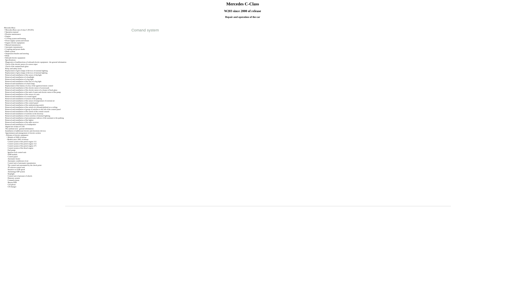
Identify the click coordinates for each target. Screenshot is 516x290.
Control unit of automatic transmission (22, 163)
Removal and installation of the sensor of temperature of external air (30, 101)
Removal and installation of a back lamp (20, 84)
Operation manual (11, 32)
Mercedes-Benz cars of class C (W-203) (19, 30)
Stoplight (11, 174)
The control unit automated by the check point (25, 165)
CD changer (12, 187)
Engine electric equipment (15, 43)
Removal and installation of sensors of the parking (23, 99)
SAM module (12, 154)
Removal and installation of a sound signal (20, 96)
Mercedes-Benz (9, 28)
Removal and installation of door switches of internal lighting (27, 116)
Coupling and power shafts (15, 49)
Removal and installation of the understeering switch (24, 105)
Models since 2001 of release (17, 139)
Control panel (13, 157)
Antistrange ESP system (16, 172)
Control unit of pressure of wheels (20, 176)
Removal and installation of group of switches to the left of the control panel (33, 109)
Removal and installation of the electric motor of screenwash (27, 88)
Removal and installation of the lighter (19, 120)
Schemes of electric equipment (17, 135)
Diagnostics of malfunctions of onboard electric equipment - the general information (35, 62)
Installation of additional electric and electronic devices (25, 131)
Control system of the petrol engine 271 (22, 146)
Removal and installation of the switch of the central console (27, 111)
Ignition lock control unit (17, 152)
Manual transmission (13, 45)
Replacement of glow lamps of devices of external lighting (26, 71)
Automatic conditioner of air (18, 161)
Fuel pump (11, 150)
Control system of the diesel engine (20, 148)
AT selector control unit (16, 167)
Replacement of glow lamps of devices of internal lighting (26, 73)
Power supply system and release (17, 41)
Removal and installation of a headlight (19, 77)
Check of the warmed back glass (16, 66)
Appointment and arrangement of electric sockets (23, 133)
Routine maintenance (13, 34)
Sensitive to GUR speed (16, 169)
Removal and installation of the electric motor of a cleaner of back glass (31, 90)
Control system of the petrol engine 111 (22, 142)
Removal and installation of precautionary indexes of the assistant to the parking (34, 118)
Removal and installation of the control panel (21, 103)
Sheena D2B (12, 182)
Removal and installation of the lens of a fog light (23, 81)
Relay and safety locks (13, 69)
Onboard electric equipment (15, 58)
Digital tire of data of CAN (14, 127)
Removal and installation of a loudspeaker (20, 124)
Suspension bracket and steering (17, 53)
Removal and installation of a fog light (19, 79)
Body (7, 56)
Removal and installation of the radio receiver (22, 122)
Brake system (10, 51)
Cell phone (12, 185)
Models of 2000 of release (17, 137)
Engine (8, 36)
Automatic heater (14, 159)
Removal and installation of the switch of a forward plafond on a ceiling (31, 107)
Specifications (10, 60)
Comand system (13, 180)
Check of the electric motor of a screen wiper (21, 64)
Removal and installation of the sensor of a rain (22, 94)
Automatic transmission (13, 47)
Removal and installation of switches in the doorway (24, 114)
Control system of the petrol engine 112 (22, 144)
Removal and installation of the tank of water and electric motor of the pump (33, 92)
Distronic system (14, 178)
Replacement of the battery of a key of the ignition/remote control (29, 86)
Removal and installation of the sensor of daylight (23, 75)
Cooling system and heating (15, 38)
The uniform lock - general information (19, 129)
